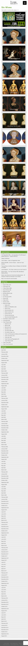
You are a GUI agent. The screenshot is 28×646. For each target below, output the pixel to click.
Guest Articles (6, 290)
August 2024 (4, 385)
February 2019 (4, 522)
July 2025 (3, 364)
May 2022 (3, 440)
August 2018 (4, 535)
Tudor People (6, 322)
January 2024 (4, 400)
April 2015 (3, 619)
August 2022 (4, 434)
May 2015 (3, 617)
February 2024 (4, 398)
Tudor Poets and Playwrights (11, 339)
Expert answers (8, 312)
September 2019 (5, 507)
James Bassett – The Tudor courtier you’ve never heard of (14, 269)
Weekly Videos (22, 643)
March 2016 (4, 596)
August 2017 (4, 560)
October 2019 (4, 505)
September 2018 (5, 533)
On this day (5, 296)
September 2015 (5, 608)
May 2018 (3, 541)
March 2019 (4, 520)
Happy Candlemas (5, 258)
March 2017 (4, 570)
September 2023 (5, 406)
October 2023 (4, 404)
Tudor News (6, 643)
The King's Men (8, 330)
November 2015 (4, 604)
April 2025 (3, 369)
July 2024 (3, 387)
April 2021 (3, 467)
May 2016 (3, 591)
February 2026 (4, 352)
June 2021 (3, 463)
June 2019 (3, 514)
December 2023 (4, 402)
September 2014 (5, 633)
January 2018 (4, 549)
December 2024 (4, 377)
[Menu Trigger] (25, 3)
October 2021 (4, 455)
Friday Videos (6, 288)
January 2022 (4, 448)
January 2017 (4, 575)
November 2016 (4, 579)
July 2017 (3, 562)
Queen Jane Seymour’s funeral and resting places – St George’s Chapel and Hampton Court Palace (13, 275)
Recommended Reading (10, 317)
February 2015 (4, 623)
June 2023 (3, 413)
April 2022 (3, 442)
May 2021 (3, 465)
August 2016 (4, 585)
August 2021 (4, 459)
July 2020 (3, 486)
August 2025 (4, 362)
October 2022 (4, 430)
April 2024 (3, 394)
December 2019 (4, 501)
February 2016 (4, 598)
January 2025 (4, 375)
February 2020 (4, 497)
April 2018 (3, 543)
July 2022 (3, 436)
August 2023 (4, 408)
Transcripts (5, 320)
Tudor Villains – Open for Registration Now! (10, 260)
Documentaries (8, 310)
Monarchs (7, 327)
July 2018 (3, 537)
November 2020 (4, 478)
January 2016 (4, 600)
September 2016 (5, 583)
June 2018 (3, 539)
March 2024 (4, 396)
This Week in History (7, 318)
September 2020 (5, 482)
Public (4, 300)
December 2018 (4, 526)
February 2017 (4, 572)
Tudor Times (6, 342)
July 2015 (3, 612)
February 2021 (4, 472)
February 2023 (4, 421)
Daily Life (7, 308)
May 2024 (3, 392)
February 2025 (4, 373)
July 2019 (3, 512)
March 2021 (4, 469)
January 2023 (4, 423)
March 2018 (4, 545)
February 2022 (4, 446)
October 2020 (4, 480)
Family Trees (7, 313)
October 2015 (4, 606)
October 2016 (4, 581)
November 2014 (4, 629)
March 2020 (4, 495)
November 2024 (4, 379)
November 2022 (4, 427)
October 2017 (4, 556)
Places (4, 298)
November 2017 (4, 554)
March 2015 (4, 621)
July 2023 (3, 411)
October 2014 (4, 631)
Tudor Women (8, 340)
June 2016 (3, 589)
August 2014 (4, 636)
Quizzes (5, 301)
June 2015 (3, 615)
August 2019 (4, 509)
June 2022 (3, 438)
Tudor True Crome (7, 344)
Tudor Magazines (14, 643)
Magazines (5, 291)
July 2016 (3, 587)
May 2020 (3, 490)
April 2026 (3, 350)
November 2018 (4, 528)
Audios (6, 305)
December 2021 (4, 451)
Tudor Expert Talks (15, 644)
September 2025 (5, 360)
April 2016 (3, 594)
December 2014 (4, 627)
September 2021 (5, 457)
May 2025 (3, 366)
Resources (5, 303)
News (4, 295)
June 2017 (3, 564)
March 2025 (4, 371)
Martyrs (6, 325)
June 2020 (3, 488)
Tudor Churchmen (9, 335)
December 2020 (4, 476)
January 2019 (4, 524)
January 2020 (4, 499)
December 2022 (4, 425)
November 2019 (4, 503)
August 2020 (4, 484)
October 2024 (4, 381)
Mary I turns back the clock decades (9, 278)
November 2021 (4, 453)
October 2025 (4, 358)
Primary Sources (8, 315)
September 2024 (5, 383)
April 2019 (3, 518)
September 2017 (5, 558)
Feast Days (5, 286)
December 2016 (4, 577)
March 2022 (4, 444)
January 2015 (4, 625)
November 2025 (4, 356)
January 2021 (4, 474)
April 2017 (3, 568)
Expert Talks (5, 284)
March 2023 (4, 419)
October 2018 (4, 530)
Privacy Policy (23, 644)
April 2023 (3, 417)
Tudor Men (7, 337)
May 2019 (3, 516)
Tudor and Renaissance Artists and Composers (15, 334)
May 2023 (3, 415)
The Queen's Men (9, 332)
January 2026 (4, 354)
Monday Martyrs (6, 293)
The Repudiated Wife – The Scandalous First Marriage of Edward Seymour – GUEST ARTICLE (13, 255)
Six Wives (7, 329)
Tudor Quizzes (6, 644)
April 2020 (3, 493)
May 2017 (3, 566)
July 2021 (3, 461)
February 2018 (4, 547)
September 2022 (5, 432)
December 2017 (4, 551)
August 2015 (4, 610)
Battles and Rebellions (9, 306)
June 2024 (3, 390)
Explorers (7, 323)
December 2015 (4, 602)
